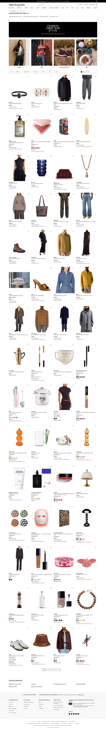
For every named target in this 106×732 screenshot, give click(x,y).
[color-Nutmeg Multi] (11, 619)
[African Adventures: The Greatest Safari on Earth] (64, 518)
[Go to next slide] (95, 1)
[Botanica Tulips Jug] (41, 437)
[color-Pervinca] (59, 579)
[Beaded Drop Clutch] (64, 168)
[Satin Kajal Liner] (86, 356)
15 (59, 669)
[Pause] (96, 1)
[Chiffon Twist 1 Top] (19, 168)
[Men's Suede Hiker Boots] (19, 243)
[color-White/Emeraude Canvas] (11, 662)
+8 (85, 418)
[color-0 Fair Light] (32, 499)
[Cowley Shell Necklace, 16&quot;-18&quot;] (86, 168)
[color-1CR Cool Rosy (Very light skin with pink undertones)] (39, 579)
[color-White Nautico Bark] (9, 662)
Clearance (33, 684)
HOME (86, 67)
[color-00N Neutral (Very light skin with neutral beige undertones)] (33, 579)
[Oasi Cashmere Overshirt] (64, 243)
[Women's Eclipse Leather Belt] (19, 88)
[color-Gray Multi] (9, 619)
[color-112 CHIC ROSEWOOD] (78, 418)
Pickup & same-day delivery (58, 707)
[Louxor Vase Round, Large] (41, 168)
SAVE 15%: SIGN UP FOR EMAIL (30, 694)
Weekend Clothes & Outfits (15, 684)
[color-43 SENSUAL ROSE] (82, 418)
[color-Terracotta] (82, 377)
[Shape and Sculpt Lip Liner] (86, 640)
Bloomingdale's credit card (28, 702)
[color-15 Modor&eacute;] (35, 377)
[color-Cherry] (80, 539)
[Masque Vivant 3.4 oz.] (19, 478)
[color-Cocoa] (78, 377)
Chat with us (11, 702)
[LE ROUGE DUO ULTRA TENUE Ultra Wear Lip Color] (86, 397)
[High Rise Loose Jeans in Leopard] (64, 206)
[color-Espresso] (54, 661)
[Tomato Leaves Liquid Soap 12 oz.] (19, 126)
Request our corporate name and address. (64, 725)
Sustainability (41, 708)
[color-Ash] (77, 377)
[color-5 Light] (39, 499)
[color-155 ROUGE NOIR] (59, 620)
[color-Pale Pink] (13, 458)
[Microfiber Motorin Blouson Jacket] (86, 280)
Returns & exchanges (12, 708)
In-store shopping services (58, 705)
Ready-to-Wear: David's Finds (15, 16)
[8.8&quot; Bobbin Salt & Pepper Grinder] (19, 600)
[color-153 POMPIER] (61, 620)
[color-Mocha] (11, 299)
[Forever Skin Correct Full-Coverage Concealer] (41, 559)
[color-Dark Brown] (56, 418)
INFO (63, 1)
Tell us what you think (12, 712)
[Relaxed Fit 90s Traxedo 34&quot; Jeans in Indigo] (86, 206)
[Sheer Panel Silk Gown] (86, 243)
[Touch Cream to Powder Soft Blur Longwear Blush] (41, 126)
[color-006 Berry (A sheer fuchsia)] (16, 417)
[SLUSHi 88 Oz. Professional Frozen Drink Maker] (64, 126)
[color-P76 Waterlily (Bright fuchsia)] (33, 148)
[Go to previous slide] (9, 1)
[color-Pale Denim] (78, 539)
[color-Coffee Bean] (32, 661)
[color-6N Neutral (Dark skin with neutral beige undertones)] (32, 579)
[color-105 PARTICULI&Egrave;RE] (54, 620)
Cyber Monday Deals (80, 684)
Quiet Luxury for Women (36, 686)
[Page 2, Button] (62, 670)
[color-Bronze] (80, 377)
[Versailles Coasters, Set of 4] (19, 518)
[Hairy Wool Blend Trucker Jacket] (41, 319)
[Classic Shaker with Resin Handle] (19, 356)
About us (40, 702)
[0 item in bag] (96, 4)
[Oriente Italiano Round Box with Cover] (64, 559)
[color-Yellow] (80, 620)
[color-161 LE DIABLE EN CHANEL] (56, 620)
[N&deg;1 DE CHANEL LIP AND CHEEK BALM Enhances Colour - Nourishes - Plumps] (64, 478)
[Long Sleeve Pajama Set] (19, 559)
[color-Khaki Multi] (13, 619)
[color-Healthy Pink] (56, 500)
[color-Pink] (14, 458)
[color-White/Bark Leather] (13, 662)
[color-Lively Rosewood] (61, 500)
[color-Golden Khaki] (33, 661)
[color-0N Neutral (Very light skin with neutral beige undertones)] (35, 579)
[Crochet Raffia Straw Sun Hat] (41, 640)
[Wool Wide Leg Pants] (86, 88)
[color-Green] (11, 458)
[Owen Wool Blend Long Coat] (64, 319)
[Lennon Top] (64, 397)
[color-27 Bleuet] (37, 377)
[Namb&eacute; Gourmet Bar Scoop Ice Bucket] (64, 437)
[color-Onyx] (9, 579)
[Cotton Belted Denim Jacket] (64, 280)
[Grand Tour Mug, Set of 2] (41, 88)
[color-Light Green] (83, 620)
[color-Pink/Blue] (58, 579)
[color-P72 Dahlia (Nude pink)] (35, 148)
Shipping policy (11, 710)
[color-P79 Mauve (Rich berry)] (37, 148)
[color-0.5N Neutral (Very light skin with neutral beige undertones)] (37, 579)
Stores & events (56, 709)
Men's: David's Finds (44, 16)
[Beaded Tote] (41, 206)
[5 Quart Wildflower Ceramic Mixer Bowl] (64, 356)
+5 (85, 539)
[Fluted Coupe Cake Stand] (86, 478)
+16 (18, 417)
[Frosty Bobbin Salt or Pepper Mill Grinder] (19, 437)
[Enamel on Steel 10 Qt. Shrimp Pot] (41, 397)
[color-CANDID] (77, 661)
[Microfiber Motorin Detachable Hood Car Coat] (64, 88)
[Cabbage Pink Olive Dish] (86, 559)
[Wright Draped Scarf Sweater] (19, 206)
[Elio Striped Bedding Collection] (19, 280)
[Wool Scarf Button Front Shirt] (86, 319)
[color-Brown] (77, 620)
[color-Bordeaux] (83, 377)
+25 (40, 579)
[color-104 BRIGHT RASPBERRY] (83, 418)
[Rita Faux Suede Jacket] (64, 640)
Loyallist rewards (27, 704)
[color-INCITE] (80, 661)
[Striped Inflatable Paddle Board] (86, 126)
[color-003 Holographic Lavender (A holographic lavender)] (13, 417)
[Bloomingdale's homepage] (9, 11)
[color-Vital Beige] (58, 500)
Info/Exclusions (81, 694)
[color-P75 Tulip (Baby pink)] (39, 148)
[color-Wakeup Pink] (59, 500)
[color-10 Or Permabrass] (32, 377)
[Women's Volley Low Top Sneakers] (19, 640)
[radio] (32, 148)
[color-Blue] (9, 299)
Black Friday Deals (13, 686)
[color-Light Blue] (78, 620)
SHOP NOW (66, 1)
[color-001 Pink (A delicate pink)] (9, 417)
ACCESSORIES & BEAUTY (64, 67)
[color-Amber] (9, 458)
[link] (19, 105)
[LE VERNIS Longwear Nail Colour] (64, 600)
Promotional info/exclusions (78, 706)
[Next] (28, 88)
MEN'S (42, 67)
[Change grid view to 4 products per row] (81, 72)
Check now (86, 706)
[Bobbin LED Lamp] (86, 518)
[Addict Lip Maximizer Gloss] (19, 397)
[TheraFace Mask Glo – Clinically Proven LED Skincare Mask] (41, 518)
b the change (41, 704)
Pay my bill (26, 708)
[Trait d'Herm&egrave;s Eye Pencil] (41, 356)
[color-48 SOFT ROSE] (80, 418)
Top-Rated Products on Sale (59, 684)
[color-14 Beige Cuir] (33, 377)
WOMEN (19, 67)
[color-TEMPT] (83, 661)
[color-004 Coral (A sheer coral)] (14, 417)
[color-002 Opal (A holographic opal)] (11, 417)
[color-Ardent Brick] (54, 500)
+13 (63, 620)
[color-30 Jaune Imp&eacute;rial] (39, 377)
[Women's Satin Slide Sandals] (41, 280)
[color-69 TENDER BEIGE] (77, 418)
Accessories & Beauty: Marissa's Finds (30, 16)
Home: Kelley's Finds (53, 16)
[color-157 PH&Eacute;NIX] (58, 620)
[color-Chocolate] (54, 418)
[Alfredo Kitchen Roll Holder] (41, 600)
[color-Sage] (82, 539)
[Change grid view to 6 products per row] (83, 71)
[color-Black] (77, 539)
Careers (40, 706)
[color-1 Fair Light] (33, 499)
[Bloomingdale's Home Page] (17, 5)
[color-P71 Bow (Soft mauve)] (32, 148)
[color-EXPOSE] (78, 661)
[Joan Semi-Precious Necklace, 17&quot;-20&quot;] (86, 600)
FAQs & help (11, 706)
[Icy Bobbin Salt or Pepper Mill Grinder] (86, 437)
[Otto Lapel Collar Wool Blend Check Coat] (19, 319)
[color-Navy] (11, 579)
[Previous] (10, 88)
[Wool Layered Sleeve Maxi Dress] (41, 243)
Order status (26, 706)
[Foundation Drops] (41, 478)
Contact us (11, 704)
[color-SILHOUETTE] (82, 661)
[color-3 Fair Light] (35, 499)
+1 (85, 456)
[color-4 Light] (37, 499)
